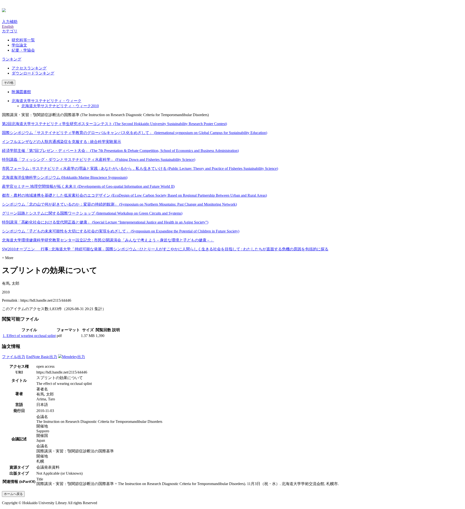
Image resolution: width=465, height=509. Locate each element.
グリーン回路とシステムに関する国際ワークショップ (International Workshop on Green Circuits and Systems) (92, 213)
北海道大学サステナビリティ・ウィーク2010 (60, 106)
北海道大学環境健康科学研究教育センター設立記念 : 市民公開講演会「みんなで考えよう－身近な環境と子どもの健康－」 (108, 240)
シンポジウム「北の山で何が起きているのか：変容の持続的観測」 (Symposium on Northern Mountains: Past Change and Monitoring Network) (119, 204)
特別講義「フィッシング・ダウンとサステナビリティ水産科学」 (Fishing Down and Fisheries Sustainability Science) (98, 159)
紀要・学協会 (23, 50)
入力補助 (9, 22)
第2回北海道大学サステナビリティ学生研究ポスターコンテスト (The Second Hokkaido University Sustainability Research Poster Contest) (114, 124)
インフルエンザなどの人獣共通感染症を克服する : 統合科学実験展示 (61, 142)
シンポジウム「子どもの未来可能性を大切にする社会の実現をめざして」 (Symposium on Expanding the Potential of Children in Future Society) (120, 231)
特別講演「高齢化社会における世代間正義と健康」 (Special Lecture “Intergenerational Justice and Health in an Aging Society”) (105, 222)
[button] (9, 31)
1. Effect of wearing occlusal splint (29, 336)
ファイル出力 (13, 357)
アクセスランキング (29, 68)
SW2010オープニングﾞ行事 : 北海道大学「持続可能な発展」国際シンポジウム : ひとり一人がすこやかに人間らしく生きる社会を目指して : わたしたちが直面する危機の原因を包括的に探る (165, 249)
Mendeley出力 (73, 357)
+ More (7, 258)
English (8, 26)
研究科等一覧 (23, 40)
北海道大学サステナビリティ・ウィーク (46, 101)
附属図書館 (21, 92)
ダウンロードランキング (33, 73)
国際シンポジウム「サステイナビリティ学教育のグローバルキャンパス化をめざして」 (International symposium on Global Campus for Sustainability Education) (134, 133)
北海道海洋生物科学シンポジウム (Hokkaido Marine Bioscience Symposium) (64, 177)
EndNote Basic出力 (41, 357)
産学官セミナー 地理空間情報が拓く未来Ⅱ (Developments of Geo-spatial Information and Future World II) (88, 186)
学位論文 (19, 45)
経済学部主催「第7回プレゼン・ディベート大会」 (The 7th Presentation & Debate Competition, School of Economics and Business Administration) (120, 151)
